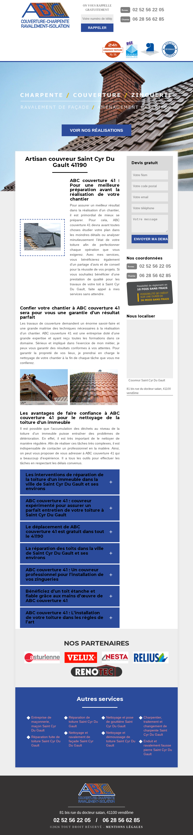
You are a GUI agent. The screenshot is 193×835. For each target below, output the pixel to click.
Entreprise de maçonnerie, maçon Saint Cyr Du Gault (43, 723)
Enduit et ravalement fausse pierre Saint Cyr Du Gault (158, 747)
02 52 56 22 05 (148, 9)
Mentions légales (124, 827)
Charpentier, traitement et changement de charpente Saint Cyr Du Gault (155, 725)
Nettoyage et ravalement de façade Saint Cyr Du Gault (81, 739)
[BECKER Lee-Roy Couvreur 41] (45, 15)
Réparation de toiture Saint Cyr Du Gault (83, 721)
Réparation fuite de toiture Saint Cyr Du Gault (45, 741)
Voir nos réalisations (96, 130)
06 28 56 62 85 (148, 19)
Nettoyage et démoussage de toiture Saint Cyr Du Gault (120, 739)
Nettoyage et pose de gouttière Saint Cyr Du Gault (119, 721)
